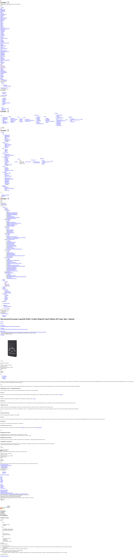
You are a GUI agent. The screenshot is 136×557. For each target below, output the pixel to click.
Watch (8, 235)
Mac (7, 211)
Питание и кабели (23, 332)
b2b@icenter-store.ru (38, 427)
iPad (7, 228)
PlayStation (9, 274)
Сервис (1, 487)
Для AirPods (12, 329)
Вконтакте (4, 92)
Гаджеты (8, 259)
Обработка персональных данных (6, 492)
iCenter (1, 482)
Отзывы (1, 485)
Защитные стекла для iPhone (15, 332)
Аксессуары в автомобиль (5, 332)
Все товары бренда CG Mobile (5, 465)
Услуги (6, 282)
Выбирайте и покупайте (4, 474)
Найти (2, 499)
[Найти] (1, 6)
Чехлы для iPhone (30, 332)
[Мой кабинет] (0, 193)
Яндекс (14, 326)
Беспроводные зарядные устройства (39, 332)
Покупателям (2, 488)
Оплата (4, 377)
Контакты (2, 486)
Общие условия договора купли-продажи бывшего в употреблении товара (14, 493)
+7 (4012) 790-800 (4, 80)
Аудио (8, 251)
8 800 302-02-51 (3, 556)
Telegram (4, 93)
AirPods (1, 480)
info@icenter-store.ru (4, 87)
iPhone (8, 221)
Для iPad (5, 329)
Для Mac (2, 329)
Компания (6, 295)
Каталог (6, 208)
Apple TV (19, 329)
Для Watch (8, 329)
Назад (7, 207)
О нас (1, 484)
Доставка (4, 378)
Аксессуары (9, 241)
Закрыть (8, 506)
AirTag (16, 329)
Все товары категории (4, 464)
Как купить (7, 290)
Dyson (1, 481)
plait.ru (7, 556)
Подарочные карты (24, 329)
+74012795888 (22, 427)
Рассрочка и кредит (3, 491)
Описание (4, 375)
